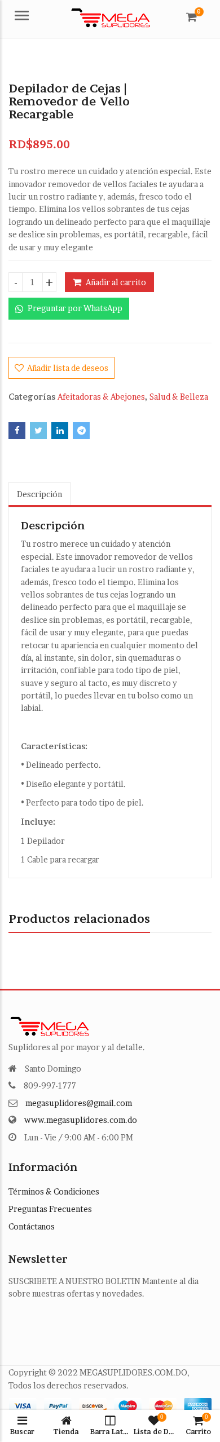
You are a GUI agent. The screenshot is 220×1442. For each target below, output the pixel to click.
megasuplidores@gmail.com (78, 1103)
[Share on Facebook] (16, 430)
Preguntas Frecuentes (50, 1209)
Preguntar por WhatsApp (74, 308)
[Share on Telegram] (81, 430)
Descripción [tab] (39, 494)
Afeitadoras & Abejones (101, 396)
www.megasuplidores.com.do (80, 1120)
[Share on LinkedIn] (59, 430)
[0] (191, 17)
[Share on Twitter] (38, 430)
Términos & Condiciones (53, 1191)
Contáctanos (31, 1226)
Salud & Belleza (178, 396)
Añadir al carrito (116, 282)
